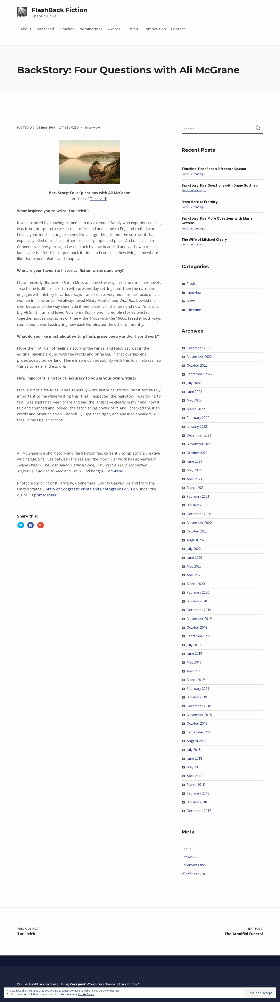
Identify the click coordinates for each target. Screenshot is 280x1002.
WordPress (95, 984)
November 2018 (199, 714)
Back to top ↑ (129, 984)
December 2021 (199, 435)
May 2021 (194, 470)
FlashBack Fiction (60, 10)
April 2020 (194, 575)
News (191, 301)
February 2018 (198, 793)
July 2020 (194, 548)
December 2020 (199, 514)
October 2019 (197, 627)
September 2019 (199, 636)
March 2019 (196, 679)
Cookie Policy (86, 994)
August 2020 (196, 540)
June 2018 (194, 758)
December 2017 (199, 810)
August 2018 (196, 741)
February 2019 (198, 688)
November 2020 (199, 522)
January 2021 (197, 505)
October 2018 (197, 723)
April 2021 (194, 479)
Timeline (66, 28)
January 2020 (197, 601)
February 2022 (198, 417)
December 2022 (199, 348)
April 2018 (194, 776)
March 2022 (196, 409)
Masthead (45, 28)
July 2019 (194, 645)
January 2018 (197, 802)
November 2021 (199, 444)
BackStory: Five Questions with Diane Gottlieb (220, 185)
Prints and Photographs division (109, 489)
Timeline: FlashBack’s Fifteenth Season (214, 168)
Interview (92, 127)
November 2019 (199, 618)
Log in (186, 849)
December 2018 (199, 706)
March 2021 (196, 487)
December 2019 (199, 610)
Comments (194, 865)
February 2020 (198, 592)
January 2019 (197, 697)
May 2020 (194, 566)
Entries (190, 857)
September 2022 (199, 374)
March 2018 (196, 784)
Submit (131, 28)
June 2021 (194, 461)
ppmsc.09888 (45, 494)
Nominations (90, 28)
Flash (191, 283)
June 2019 (194, 653)
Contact (178, 28)
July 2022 (194, 383)
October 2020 (197, 531)
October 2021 (197, 452)
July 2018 (194, 749)
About (25, 28)
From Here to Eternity (199, 201)
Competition (154, 28)
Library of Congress (59, 489)
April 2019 (194, 671)
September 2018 (199, 732)
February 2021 (198, 496)
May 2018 (194, 767)
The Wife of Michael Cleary (204, 239)
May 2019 (194, 662)
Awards (113, 28)
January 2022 (197, 426)
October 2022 (197, 365)
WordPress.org (193, 873)
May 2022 (194, 400)
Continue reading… (194, 174)
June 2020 (194, 557)
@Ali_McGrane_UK (114, 471)
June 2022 (194, 391)
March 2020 (196, 583)
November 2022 (199, 356)
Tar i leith (98, 198)
